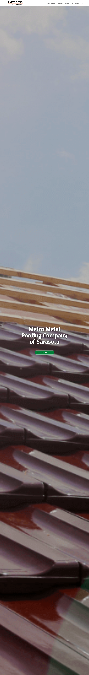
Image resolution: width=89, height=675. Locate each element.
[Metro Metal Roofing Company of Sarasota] (15, 3)
